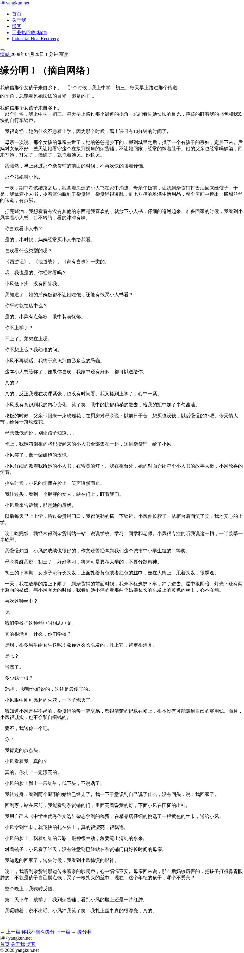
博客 (16, 26)
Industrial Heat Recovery (35, 38)
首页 (16, 13)
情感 (5, 54)
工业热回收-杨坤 (29, 32)
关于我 (19, 20)
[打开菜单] (2, 50)
